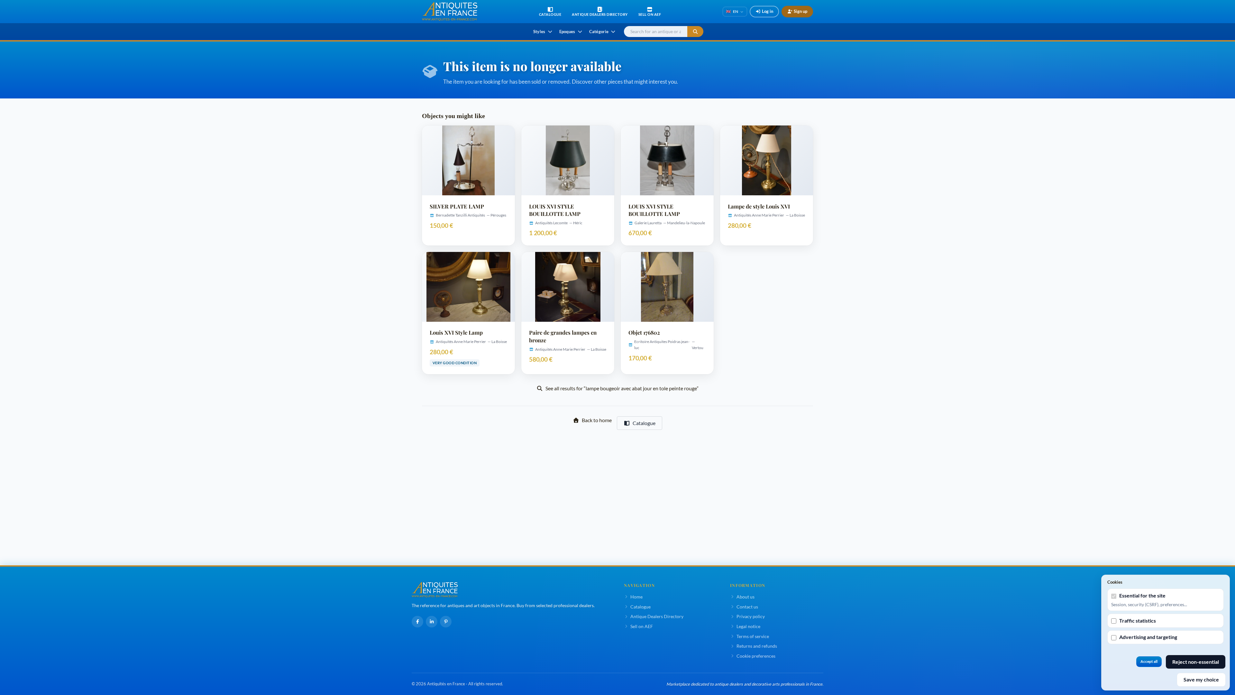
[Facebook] (417, 621)
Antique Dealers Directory (656, 616)
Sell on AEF (641, 626)
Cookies (1114, 582)
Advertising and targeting (1148, 637)
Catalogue (644, 423)
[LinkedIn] (431, 621)
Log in (767, 11)
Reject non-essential (1195, 662)
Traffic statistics (1137, 620)
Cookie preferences (755, 656)
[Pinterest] (446, 621)
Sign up (800, 11)
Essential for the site (1142, 595)
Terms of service (752, 636)
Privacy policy (750, 616)
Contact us (747, 606)
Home (636, 596)
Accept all (1148, 661)
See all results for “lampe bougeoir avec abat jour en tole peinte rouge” (622, 388)
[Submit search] (695, 31)
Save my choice (1201, 679)
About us (745, 596)
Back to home (597, 420)
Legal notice (748, 626)
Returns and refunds (756, 646)
